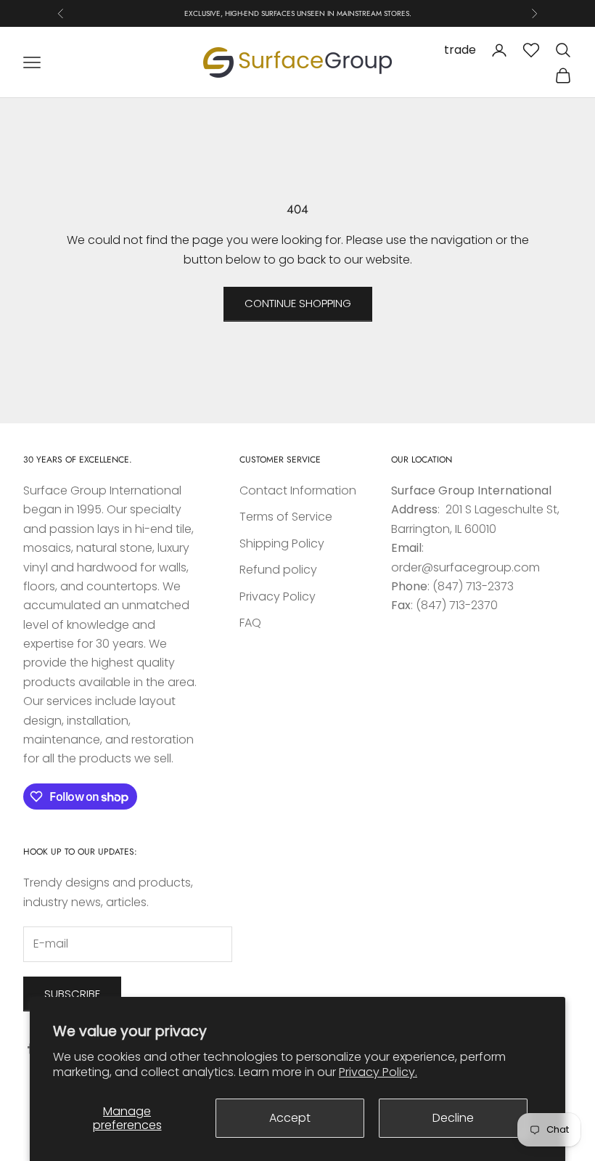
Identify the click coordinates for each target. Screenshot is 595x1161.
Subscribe (72, 993)
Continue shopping (298, 303)
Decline (453, 1117)
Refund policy (278, 569)
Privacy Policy (277, 596)
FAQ (250, 622)
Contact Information (297, 490)
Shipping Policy (281, 543)
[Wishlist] (531, 50)
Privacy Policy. (378, 1072)
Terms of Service (285, 516)
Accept (290, 1117)
